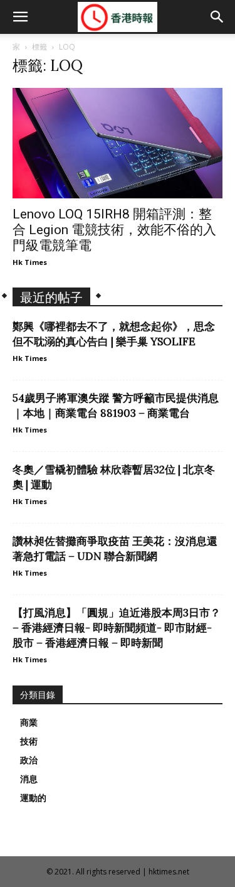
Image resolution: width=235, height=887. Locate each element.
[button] (20, 17)
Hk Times (30, 262)
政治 (29, 760)
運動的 (33, 798)
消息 (29, 779)
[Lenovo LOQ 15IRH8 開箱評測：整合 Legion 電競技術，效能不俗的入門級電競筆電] (117, 143)
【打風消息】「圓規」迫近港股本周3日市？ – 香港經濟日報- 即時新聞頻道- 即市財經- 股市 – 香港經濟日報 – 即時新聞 (117, 628)
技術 (29, 741)
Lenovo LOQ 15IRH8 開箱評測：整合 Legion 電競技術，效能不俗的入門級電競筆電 (114, 230)
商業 (29, 722)
